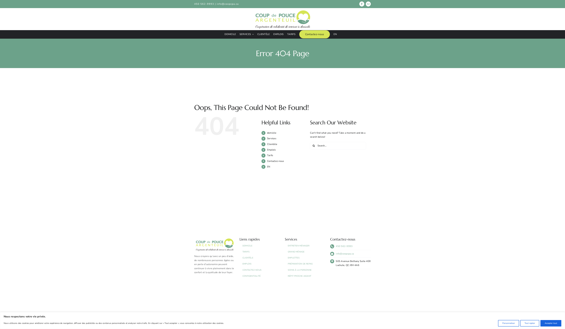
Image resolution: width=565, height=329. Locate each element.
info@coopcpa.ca (228, 4)
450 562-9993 (344, 246)
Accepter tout (551, 323)
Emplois (271, 149)
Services (271, 138)
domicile (271, 133)
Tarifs (270, 155)
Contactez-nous (275, 161)
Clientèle (272, 144)
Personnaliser (508, 323)
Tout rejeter (530, 323)
